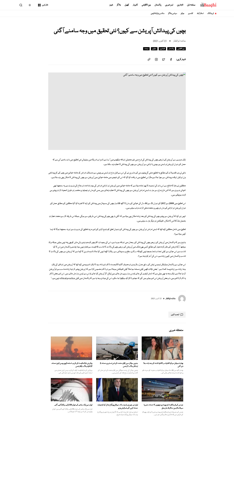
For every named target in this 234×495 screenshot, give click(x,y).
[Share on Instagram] (156, 59)
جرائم (182, 13)
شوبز (111, 5)
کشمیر (190, 13)
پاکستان (158, 5)
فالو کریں (45, 5)
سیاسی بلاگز (172, 13)
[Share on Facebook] (171, 59)
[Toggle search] (21, 5)
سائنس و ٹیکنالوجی (158, 13)
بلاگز (119, 5)
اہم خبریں (169, 5)
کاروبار (135, 5)
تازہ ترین (180, 5)
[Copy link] (149, 59)
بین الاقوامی (146, 5)
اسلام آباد (200, 13)
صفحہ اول (191, 5)
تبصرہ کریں (175, 314)
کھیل (127, 5)
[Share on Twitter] (163, 59)
